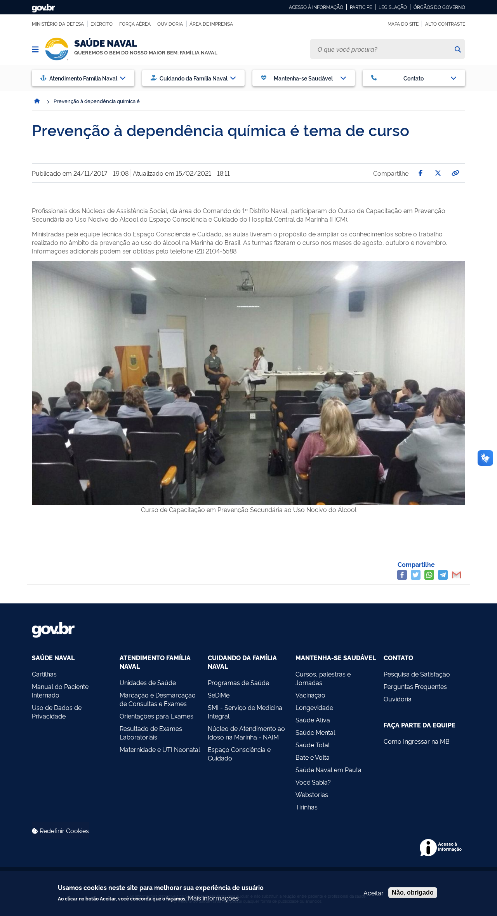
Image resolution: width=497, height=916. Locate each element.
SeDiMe (218, 694)
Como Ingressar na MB (417, 741)
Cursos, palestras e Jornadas (323, 678)
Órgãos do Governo (439, 7)
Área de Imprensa (211, 24)
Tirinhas (306, 806)
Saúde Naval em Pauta (328, 769)
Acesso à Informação (316, 7)
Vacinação (310, 694)
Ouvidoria (170, 24)
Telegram (443, 575)
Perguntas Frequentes (415, 686)
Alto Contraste (445, 24)
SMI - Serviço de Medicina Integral (245, 711)
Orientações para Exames (156, 715)
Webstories (311, 794)
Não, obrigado (413, 892)
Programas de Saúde (238, 682)
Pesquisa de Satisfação (417, 674)
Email (456, 575)
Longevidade (314, 707)
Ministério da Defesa (58, 24)
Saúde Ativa (312, 719)
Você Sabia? (313, 782)
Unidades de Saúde (148, 682)
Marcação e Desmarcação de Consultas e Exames (158, 699)
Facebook (402, 575)
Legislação (393, 7)
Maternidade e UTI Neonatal (160, 749)
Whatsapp (429, 575)
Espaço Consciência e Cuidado (239, 753)
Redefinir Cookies (63, 830)
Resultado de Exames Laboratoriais (151, 732)
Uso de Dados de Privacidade (57, 711)
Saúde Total (312, 744)
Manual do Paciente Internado (60, 690)
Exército (101, 24)
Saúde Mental (315, 732)
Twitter (416, 575)
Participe (361, 7)
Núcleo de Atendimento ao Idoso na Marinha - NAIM (246, 732)
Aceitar (373, 892)
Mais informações (213, 897)
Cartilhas (44, 674)
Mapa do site (403, 24)
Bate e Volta (312, 757)
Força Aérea (135, 24)
